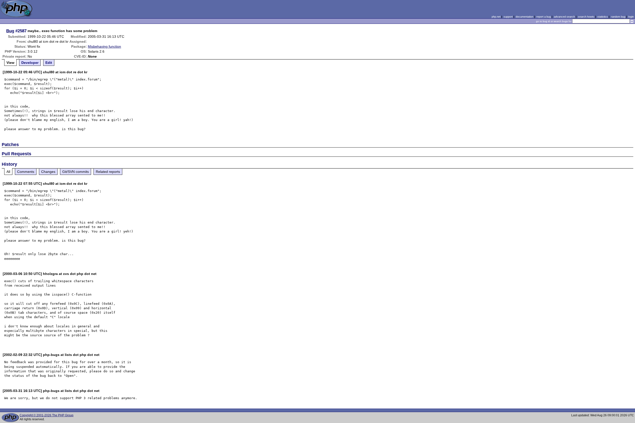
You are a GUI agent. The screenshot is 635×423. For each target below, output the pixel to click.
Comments (25, 172)
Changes (48, 172)
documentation (524, 16)
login (631, 16)
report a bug (543, 16)
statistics (602, 16)
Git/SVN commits (75, 172)
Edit (48, 63)
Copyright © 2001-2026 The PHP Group (46, 415)
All (8, 172)
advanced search (564, 16)
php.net (496, 16)
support (508, 16)
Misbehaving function (104, 46)
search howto (586, 16)
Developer (29, 63)
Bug (10, 30)
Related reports (108, 172)
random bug (618, 16)
